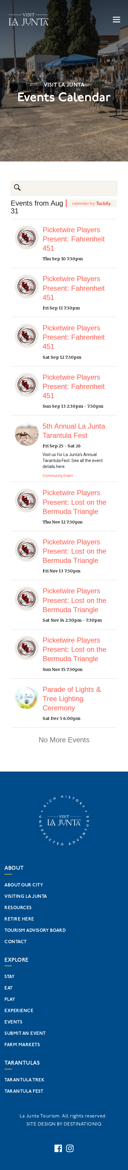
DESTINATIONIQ (83, 1124)
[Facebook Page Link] (58, 1148)
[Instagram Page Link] (70, 1148)
